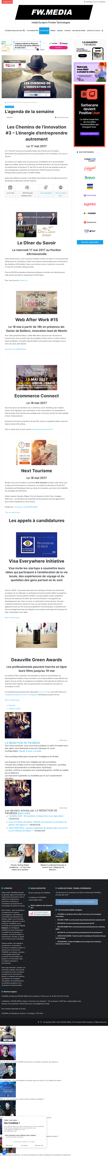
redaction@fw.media (35, 900)
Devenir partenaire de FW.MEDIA (39, 893)
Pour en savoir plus (12, 512)
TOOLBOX (67, 30)
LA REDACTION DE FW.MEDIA (22, 742)
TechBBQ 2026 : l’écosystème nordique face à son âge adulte (36, 816)
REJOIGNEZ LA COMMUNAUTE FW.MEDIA (77, 902)
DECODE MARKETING (64, 927)
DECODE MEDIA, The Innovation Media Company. (77, 1022)
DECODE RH (61, 923)
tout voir (24, 813)
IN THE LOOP (44, 30)
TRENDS (52, 30)
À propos (12, 705)
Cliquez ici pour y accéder (30, 751)
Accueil (8, 102)
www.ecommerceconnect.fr (42, 429)
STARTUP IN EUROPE (64, 936)
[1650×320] (37, 45)
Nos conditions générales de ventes (14, 1009)
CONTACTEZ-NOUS (93, 30)
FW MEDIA (60, 914)
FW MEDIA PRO (33, 30)
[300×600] (89, 146)
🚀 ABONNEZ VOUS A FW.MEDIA (94, 2)
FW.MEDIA (14, 892)
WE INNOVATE (62, 941)
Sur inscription (46, 193)
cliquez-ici (23, 280)
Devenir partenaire (90, 242)
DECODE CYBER (62, 920)
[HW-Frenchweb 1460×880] (90, 81)
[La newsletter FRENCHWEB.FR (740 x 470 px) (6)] (90, 59)
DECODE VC (61, 932)
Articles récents (14, 709)
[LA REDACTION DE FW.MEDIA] (18, 738)
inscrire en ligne (44, 692)
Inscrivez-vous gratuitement (15, 349)
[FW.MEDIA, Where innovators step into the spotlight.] (54, 15)
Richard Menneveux (26, 1004)
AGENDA (60, 30)
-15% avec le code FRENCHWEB (25, 507)
